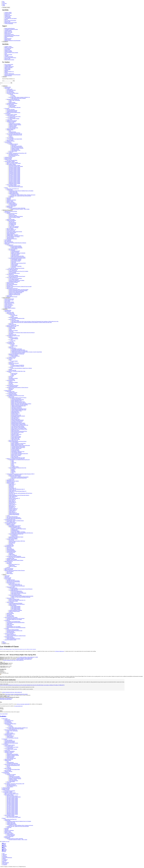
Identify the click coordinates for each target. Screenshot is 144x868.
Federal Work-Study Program (12, 296)
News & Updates (14, 265)
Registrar (6, 72)
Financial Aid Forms (10, 283)
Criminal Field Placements (11, 551)
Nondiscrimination (5, 862)
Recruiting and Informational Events (15, 134)
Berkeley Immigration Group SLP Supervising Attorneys (19, 495)
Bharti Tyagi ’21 (12, 505)
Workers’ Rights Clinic (15, 438)
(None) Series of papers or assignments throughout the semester (16, 694)
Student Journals (7, 68)
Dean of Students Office (8, 64)
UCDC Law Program (13, 555)
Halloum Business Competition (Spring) (16, 536)
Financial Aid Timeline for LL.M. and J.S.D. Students (18, 271)
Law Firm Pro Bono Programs (12, 516)
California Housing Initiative (16, 406)
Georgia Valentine (14, 361)
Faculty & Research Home (9, 298)
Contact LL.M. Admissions (14, 226)
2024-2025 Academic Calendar (14, 167)
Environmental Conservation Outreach (18, 415)
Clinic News (11, 323)
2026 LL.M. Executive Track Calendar (14, 163)
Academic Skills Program (9, 66)
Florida (12, 463)
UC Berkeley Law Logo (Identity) (10, 18)
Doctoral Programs (7, 141)
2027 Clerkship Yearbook (15, 609)
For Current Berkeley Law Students (13, 236)
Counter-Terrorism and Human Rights (18, 352)
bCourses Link (7, 14)
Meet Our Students (10, 137)
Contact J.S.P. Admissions (13, 227)
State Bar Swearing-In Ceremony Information (17, 208)
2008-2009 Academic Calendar (14, 183)
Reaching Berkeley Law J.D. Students (13, 626)
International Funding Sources (14, 273)
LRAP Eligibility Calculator (16, 260)
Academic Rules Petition (13, 192)
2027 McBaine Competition (16, 527)
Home (3, 641)
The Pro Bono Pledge (10, 391)
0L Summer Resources (11, 579)
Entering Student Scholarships (16, 246)
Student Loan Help (14, 264)
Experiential (5, 309)
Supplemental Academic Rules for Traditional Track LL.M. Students (21, 190)
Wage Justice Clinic (14, 456)
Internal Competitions (10, 524)
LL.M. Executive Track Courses (14, 116)
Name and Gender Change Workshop (18, 427)
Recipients (11, 389)
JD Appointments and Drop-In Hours (13, 581)
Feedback (4, 858)
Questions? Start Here (11, 140)
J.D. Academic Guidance (11, 202)
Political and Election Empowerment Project (19, 431)
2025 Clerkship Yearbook (15, 607)
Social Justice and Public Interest (12, 93)
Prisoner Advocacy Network (16, 454)
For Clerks (11, 612)
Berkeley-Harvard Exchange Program (13, 112)
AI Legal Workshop (14, 442)
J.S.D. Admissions (7, 240)
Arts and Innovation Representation (17, 399)
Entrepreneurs (9, 563)
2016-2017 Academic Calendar (14, 175)
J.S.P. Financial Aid (10, 274)
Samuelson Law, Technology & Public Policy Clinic (16, 371)
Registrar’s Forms (10, 200)
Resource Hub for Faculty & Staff (10, 22)
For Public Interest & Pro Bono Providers (14, 518)
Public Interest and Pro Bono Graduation (18, 98)
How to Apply (11, 396)
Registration (9, 197)
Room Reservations (7, 38)
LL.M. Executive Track (11, 115)
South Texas (13, 471)
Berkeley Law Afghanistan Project (15, 474)
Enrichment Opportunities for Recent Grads (14, 630)
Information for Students (13, 317)
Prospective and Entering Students (15, 245)
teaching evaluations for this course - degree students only (13, 660)
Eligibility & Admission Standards (15, 124)
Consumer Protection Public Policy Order (18, 409)
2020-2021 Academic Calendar (14, 171)
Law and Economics (10, 104)
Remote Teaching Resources (9, 28)
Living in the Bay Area (11, 230)
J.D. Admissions (7, 212)
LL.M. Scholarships (12, 272)
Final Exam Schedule (8, 54)
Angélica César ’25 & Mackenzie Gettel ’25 (17, 489)
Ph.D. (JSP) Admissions (8, 241)
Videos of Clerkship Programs (14, 611)
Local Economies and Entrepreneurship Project (19, 453)
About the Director (10, 571)
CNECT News (11, 478)
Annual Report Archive (13, 386)
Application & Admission (11, 121)
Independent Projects (10, 479)
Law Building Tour (12, 224)
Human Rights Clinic (10, 342)
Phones (5, 37)
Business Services (7, 33)
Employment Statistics (11, 637)
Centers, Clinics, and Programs (14, 100)
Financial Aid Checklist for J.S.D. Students (16, 280)
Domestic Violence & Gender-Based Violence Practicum (14, 570)
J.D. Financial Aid (7, 48)
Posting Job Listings (10, 624)
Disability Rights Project (15, 412)
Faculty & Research (6, 297)
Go (13, 80)
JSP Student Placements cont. (14, 155)
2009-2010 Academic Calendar (14, 182)
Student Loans (9, 295)
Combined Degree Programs (12, 111)
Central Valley (13, 462)
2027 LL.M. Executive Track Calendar (16, 186)
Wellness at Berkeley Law (9, 71)
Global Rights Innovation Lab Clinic (13, 335)
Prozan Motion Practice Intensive (15, 525)
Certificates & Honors (8, 157)
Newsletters (11, 333)
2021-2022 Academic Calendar (14, 170)
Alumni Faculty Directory (11, 634)
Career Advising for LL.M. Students (10, 617)
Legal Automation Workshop (16, 452)
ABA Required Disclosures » (12, 238)
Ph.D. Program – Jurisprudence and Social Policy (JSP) (16, 153)
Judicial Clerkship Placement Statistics (13, 638)
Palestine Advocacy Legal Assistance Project (19, 429)
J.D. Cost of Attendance (13, 248)
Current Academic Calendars (12, 114)
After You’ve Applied (13, 215)
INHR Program (12, 554)
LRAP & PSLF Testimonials (16, 266)
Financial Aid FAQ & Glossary (12, 282)
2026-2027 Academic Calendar (12, 162)
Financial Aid (6, 243)
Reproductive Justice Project (16, 434)
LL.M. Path (13, 96)
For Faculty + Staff (6, 7)
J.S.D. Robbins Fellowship (14, 279)
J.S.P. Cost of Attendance (13, 275)
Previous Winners (14, 535)
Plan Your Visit (11, 221)
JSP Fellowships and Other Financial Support (17, 276)
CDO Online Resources (11, 632)
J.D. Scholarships (12, 249)
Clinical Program (7, 311)
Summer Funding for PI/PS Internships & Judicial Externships (22, 596)
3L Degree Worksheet (11, 835)
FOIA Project (11, 486)
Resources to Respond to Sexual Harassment (12, 40)
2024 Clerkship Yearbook (15, 606)
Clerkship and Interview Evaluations (15, 610)
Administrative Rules (10, 558)
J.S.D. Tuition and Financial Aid (17, 147)
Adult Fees (11, 367)
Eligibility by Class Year (11, 523)
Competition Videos (10, 545)
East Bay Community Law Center (13, 325)
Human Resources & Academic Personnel (11, 35)
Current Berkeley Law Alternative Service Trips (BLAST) (19, 459)
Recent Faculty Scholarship (9, 302)
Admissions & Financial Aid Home (10, 211)
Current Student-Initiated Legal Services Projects (17, 397)
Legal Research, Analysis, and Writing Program (15, 520)
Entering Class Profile (11, 219)
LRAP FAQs (13, 267)
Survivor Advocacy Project (16, 436)
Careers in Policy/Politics (13, 601)
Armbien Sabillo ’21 (12, 510)
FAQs (10, 218)
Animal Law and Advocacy (16, 398)
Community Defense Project (16, 448)
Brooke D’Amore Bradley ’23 (14, 498)
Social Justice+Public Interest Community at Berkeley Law (19, 97)
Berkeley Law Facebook (8, 47)
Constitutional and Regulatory (12, 103)
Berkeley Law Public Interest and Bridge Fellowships (20, 597)
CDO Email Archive (10, 616)
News (3, 1)
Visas (10, 130)
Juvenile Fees (11, 364)
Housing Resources (12, 131)
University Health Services (9, 73)
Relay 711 (4, 861)
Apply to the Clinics (10, 312)
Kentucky (13, 465)
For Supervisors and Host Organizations (14, 556)
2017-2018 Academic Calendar (14, 174)
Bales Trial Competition (13, 537)
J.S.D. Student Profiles (13, 151)
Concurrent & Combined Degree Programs (14, 231)
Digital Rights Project (15, 411)
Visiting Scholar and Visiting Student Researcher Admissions (15, 242)
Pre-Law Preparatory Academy (14, 217)
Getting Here (4, 854)
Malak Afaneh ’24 (12, 501)
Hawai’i (12, 464)
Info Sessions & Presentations (12, 284)
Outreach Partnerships (11, 233)
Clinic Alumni (13, 374)
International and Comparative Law (13, 99)
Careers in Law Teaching (8, 633)
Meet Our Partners (10, 139)
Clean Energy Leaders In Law (16, 407)
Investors (8, 567)
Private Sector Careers (11, 582)
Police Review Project (15, 430)
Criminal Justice (9, 89)
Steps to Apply (11, 122)
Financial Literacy (10, 285)
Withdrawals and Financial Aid (14, 294)
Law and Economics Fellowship (14, 107)
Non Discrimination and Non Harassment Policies (15, 622)
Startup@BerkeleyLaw (8, 561)
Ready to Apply (12, 214)
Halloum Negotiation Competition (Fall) (16, 533)
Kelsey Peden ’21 (12, 511)
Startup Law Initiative (15, 435)
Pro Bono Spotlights (10, 483)
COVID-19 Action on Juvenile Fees (17, 365)
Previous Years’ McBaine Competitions (18, 531)
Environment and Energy (11, 90)
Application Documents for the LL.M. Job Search (15, 618)
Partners (12, 375)
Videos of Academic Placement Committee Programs (16, 635)
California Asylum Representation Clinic (18, 405)
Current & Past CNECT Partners (15, 475)
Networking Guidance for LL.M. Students (14, 619)
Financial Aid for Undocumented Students (16, 291)
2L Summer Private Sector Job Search (18, 585)
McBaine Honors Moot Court (14, 526)
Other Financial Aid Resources (12, 288)
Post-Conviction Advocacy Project (17, 432)
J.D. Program (6, 108)
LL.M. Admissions (7, 239)
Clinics (8, 696)
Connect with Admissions (11, 220)
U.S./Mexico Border (15, 466)
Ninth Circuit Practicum (8, 569)
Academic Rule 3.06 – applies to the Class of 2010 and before (20, 195)
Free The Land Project (15, 449)
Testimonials (9, 547)
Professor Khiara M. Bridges (14, 513)
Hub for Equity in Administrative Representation (19, 476)
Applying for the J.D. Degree (12, 213)
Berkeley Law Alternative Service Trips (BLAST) (16, 458)
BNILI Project (11, 485)
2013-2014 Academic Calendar (14, 178)
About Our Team (10, 287)
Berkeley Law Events (8, 32)
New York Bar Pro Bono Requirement (13, 517)
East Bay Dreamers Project (16, 414)
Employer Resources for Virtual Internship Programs (16, 627)
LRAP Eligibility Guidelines (16, 259)
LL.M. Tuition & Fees (13, 270)
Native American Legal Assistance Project (18, 428)
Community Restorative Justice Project (18, 447)
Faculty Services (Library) (9, 34)
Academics (4, 642)
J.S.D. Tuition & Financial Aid (12, 277)
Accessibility (4, 860)
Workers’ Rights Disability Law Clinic (18, 457)
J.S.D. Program (9, 142)
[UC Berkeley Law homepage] (4, 841)
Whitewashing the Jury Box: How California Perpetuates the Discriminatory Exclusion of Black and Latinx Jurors (31, 322)
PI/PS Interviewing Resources (16, 590)
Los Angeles (13, 468)
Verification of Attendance (11, 199)
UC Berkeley (4, 864)
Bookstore (6, 70)
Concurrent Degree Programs (12, 110)
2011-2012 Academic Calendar (14, 180)
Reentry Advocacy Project (16, 455)
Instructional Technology (8, 36)
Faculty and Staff (14, 315)
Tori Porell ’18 (11, 492)
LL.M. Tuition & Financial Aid (12, 269)
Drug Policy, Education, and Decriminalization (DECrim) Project (20, 493)
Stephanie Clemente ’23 (13, 508)
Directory (4, 76)
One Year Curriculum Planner (12, 160)
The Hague (11, 553)
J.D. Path (13, 95)
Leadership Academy (15, 254)
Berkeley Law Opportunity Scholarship (18, 252)
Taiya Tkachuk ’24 (12, 499)
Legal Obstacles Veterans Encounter (17, 426)
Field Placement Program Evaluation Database (15, 560)
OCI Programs (9, 614)
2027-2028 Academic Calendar (14, 185)
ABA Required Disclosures (7, 857)
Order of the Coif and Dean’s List (13, 188)
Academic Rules (7, 16)
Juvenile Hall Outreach (15, 450)
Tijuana (12, 472)
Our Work (11, 339)
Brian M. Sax (11, 388)
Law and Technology (10, 92)
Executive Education (8, 158)
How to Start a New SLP (13, 440)
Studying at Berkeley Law (11, 229)
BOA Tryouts (11, 539)
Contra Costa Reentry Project (16, 410)
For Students (5, 41)
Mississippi (13, 470)
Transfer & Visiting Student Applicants (16, 216)
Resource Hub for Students (9, 59)
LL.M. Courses (9, 119)
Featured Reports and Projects (16, 348)
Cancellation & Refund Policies (14, 132)
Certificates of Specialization (12, 120)
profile (36, 657)
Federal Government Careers (14, 599)
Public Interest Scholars (15, 253)
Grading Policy (9, 623)
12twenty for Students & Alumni (10, 639)
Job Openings (4, 856)
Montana (12, 469)
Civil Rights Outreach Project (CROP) (18, 446)
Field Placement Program (8, 546)
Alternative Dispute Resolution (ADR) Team (17, 540)
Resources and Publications (14, 363)
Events (3, 2)
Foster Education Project (15, 418)
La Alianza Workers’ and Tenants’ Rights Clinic (19, 425)
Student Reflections (14, 338)
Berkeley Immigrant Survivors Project (18, 401)
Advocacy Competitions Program (10, 522)
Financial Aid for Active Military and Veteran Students (18, 289)
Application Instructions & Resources (15, 603)
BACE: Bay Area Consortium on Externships (17, 557)
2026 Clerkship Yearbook (15, 608)
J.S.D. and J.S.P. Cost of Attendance (15, 278)
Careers (4, 574)
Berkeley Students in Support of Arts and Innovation (20, 445)
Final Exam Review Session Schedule (11, 52)
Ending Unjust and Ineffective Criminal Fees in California (21, 368)
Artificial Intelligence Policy (14, 193)
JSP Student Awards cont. (13, 154)
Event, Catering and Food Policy (10, 20)
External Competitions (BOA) (12, 538)
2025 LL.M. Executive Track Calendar (16, 166)
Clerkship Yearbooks (12, 605)
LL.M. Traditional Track (11, 117)
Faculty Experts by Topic (8, 299)
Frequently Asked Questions (12, 559)
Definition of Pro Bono (13, 392)
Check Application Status (13, 127)
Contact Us (11, 136)
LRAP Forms (13, 262)
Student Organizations (8, 67)
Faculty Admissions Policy (11, 232)
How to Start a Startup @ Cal (14, 564)
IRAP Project (11, 487)
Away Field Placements (11, 552)
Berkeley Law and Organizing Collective (18, 402)
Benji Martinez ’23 (12, 506)
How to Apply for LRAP (15, 261)
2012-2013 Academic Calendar (14, 179)
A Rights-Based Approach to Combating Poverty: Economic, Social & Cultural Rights (26, 351)
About (10, 372)
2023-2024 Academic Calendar (14, 168)
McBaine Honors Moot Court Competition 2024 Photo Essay (22, 532)
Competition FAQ (14, 534)
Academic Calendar (8, 12)
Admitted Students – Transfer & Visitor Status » (15, 235)
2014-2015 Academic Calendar (14, 177)
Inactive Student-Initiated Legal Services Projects (17, 441)
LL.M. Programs (7, 113)
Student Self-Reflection (15, 355)
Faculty (10, 101)
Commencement (7, 69)
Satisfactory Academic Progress (14, 293)
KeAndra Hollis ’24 (12, 502)
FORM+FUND (12, 565)
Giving (3, 4)
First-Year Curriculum (11, 109)
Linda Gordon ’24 (12, 484)
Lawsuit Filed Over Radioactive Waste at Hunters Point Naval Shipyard (21, 332)
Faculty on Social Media (8, 304)
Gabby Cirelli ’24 (12, 497)
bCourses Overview (8, 13)
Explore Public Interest (13, 587)
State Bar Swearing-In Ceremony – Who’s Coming (20, 209)
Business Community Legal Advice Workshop (19, 404)
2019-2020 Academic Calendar (14, 172)
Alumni (3, 5)
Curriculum (11, 94)
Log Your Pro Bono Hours (11, 393)
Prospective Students (12, 105)
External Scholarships (15, 251)
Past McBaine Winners (15, 530)
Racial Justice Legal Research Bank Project (19, 477)
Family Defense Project (15, 416)
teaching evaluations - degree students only (27, 657)
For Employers (7, 620)
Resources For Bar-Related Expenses (15, 292)
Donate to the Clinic (12, 324)
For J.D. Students (7, 578)
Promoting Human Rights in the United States (19, 350)
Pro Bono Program (7, 390)
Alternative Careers (10, 615)
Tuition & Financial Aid (11, 128)
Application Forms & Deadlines (14, 123)
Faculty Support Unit (8, 31)
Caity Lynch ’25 (12, 494)
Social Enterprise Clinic (11, 380)
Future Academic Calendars (12, 184)
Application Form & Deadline (16, 146)
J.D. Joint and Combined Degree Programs (16, 268)
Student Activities (12, 102)
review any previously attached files (23, 704)
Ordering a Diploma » (11, 201)
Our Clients (13, 340)
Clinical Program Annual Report (12, 385)
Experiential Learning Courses (9, 519)
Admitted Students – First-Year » (12, 234)
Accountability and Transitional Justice (18, 349)
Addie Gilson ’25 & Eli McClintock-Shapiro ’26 (17, 491)
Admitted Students (10, 129)
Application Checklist (13, 125)
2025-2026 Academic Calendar (14, 165)
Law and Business (10, 91)
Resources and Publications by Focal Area (16, 353)
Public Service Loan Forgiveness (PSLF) (18, 263)
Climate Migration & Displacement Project (18, 408)
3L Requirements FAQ (13, 203)
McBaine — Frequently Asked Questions (18, 528)
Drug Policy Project (14, 413)
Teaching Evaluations (8, 51)
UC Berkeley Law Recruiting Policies (13, 621)
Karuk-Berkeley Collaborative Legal (17, 451)
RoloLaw (6, 19)
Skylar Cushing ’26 (12, 490)
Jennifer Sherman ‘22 (13, 512)
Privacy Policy (4, 863)
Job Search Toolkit (7, 577)
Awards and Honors (8, 303)
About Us (10, 336)
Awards (8, 515)
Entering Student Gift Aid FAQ (16, 247)
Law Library (4, 3)
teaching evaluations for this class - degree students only (12, 692)
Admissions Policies (12, 126)
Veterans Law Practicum (8, 568)
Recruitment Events (12, 223)
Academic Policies (7, 65)
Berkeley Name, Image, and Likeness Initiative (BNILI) (21, 403)
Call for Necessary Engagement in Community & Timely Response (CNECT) (20, 473)
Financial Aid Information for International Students (18, 290)
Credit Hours (11, 196)
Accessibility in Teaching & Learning (11, 29)
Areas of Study (7, 88)
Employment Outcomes (8, 636)
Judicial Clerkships (10, 602)
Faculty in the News (8, 305)
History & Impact (10, 573)
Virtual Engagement (12, 222)
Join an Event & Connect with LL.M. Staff (14, 133)
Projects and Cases (12, 319)
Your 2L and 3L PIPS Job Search (17, 591)
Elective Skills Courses (11, 521)
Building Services (7, 39)
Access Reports (12, 379)
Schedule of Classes (8, 15)
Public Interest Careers (11, 586)
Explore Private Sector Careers (14, 583)
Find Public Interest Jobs (13, 589)
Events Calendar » (12, 156)
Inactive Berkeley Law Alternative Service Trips (17, 467)
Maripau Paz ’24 (12, 503)
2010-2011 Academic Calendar (14, 181)
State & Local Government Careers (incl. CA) (17, 600)
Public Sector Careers (10, 598)
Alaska (12, 460)
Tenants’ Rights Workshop (16, 437)
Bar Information (7, 837)
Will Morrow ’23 (12, 507)
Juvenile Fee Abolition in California (17, 366)
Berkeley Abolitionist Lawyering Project (18, 443)
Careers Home (7, 575)
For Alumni (6, 628)
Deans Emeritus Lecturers (9, 301)
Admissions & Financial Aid (7, 210)
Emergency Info (7, 21)
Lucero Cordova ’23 (12, 504)
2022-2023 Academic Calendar (14, 169)
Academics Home (7, 87)
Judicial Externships (10, 549)
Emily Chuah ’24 (12, 500)
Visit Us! (10, 135)
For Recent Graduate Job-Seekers (13, 629)
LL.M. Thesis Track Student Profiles (15, 138)
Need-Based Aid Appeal (15, 250)
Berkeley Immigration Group (16, 400)
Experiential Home (7, 310)
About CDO (6, 576)
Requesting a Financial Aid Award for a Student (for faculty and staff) (19, 286)
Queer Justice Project (15, 433)
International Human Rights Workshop (18, 423)
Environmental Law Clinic (11, 326)
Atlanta (12, 461)
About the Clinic (12, 314)
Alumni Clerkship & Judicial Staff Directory (17, 604)
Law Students (9, 562)
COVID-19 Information (8, 23)
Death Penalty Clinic (10, 313)
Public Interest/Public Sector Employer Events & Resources (21, 588)
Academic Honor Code (13, 191)
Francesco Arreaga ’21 (13, 509)
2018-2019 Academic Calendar (14, 173)
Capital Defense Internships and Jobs (17, 318)
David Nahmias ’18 (12, 488)
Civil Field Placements (11, 550)
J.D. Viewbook (11, 225)
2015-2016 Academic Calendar (14, 176)
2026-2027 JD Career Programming (13, 580)
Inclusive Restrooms (8, 75)
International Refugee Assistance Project (18, 424)
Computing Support (8, 30)
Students (10, 369)
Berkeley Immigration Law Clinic (17, 444)
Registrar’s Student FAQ (8, 836)
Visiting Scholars (12, 106)
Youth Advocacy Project (15, 439)
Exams (5, 53)
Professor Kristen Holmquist (14, 514)
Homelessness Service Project (16, 422)
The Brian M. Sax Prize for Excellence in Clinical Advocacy (17, 387)
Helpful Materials (14, 529)
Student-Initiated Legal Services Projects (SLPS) (15, 395)
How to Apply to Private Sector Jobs (15, 584)
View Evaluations (7, 17)
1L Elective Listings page (59, 651)
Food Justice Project (14, 417)
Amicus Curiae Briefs (15, 320)
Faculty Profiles (7, 49)
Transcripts (9, 198)
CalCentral (6, 55)
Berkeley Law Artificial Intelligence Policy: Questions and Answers (23, 194)
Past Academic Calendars (11, 164)
